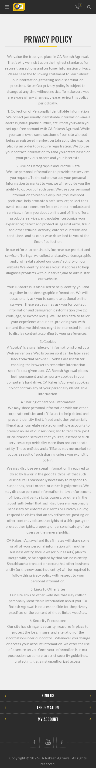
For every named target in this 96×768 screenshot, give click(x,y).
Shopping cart (80, 5)
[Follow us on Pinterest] (61, 742)
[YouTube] (48, 742)
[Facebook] (34, 742)
